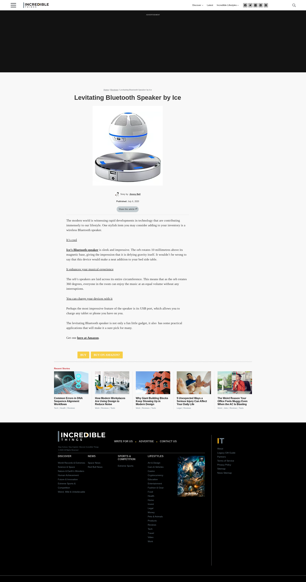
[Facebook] (245, 5)
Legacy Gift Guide (226, 452)
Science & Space (66, 467)
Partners (221, 456)
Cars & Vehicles (156, 467)
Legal (179, 408)
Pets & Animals (155, 516)
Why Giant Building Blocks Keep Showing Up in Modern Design (152, 401)
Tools (112, 408)
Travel (151, 533)
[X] (250, 5)
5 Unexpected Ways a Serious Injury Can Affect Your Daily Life (192, 401)
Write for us (123, 441)
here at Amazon (88, 337)
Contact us (168, 441)
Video (150, 537)
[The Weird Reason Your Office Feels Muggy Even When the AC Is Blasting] (235, 382)
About (220, 448)
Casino (151, 471)
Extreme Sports (125, 466)
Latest (210, 5)
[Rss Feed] (260, 5)
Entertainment (155, 483)
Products (152, 520)
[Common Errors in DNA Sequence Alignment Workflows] (71, 382)
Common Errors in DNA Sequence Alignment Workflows (68, 401)
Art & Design (154, 463)
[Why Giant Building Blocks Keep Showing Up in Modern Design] (153, 382)
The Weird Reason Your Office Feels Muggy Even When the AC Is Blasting (233, 401)
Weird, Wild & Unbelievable (71, 492)
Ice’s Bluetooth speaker (82, 249)
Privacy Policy (224, 464)
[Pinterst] (266, 5)
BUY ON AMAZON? (107, 354)
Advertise (146, 441)
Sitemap (221, 468)
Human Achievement (68, 475)
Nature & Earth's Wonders (71, 471)
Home (106, 90)
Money (151, 512)
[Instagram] (255, 5)
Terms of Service (225, 460)
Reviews (114, 90)
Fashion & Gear (156, 487)
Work (97, 408)
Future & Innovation (68, 479)
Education (153, 479)
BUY (83, 354)
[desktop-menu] (13, 5)
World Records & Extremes (71, 463)
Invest (151, 504)
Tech (56, 408)
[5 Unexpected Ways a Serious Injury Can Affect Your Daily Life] (194, 382)
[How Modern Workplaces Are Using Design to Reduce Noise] (112, 382)
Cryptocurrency (155, 475)
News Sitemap (224, 473)
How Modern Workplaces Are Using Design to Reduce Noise (110, 401)
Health (63, 408)
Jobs (226, 408)
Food (150, 492)
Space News (94, 463)
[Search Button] (292, 5)
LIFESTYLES (156, 456)
